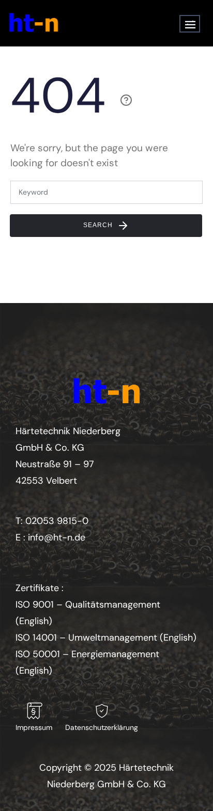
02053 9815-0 (56, 521)
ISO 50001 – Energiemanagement (87, 654)
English (34, 621)
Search (99, 225)
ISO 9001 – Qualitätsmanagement (88, 604)
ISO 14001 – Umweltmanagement (86, 637)
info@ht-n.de (56, 537)
